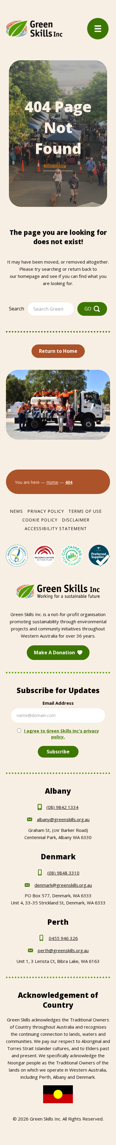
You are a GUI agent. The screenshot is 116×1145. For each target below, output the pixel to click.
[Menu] (98, 28)
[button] (92, 309)
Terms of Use (85, 511)
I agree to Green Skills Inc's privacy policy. (61, 734)
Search (16, 308)
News (16, 511)
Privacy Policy (45, 511)
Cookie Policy (39, 520)
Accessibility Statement (56, 528)
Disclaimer (76, 520)
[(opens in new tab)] (17, 555)
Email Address (58, 703)
